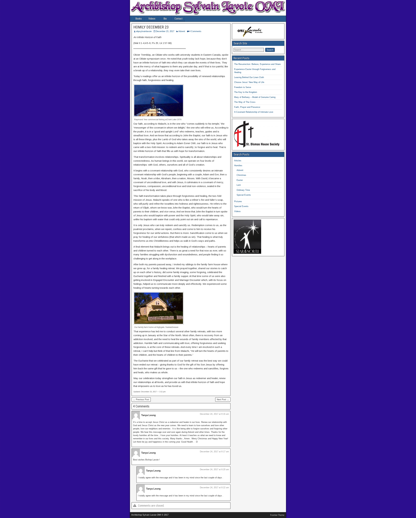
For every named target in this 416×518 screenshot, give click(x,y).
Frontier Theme (277, 515)
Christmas (241, 175)
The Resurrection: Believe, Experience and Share (257, 64)
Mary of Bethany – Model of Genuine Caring (254, 97)
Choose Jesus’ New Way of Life (249, 82)
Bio (165, 18)
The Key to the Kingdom (245, 92)
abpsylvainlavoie (144, 31)
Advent (181, 31)
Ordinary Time (243, 190)
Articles (237, 160)
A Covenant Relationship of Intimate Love (253, 112)
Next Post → (223, 399)
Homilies (238, 165)
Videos (151, 18)
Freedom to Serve (242, 87)
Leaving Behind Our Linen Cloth (249, 77)
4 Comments (195, 31)
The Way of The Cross (244, 102)
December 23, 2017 (165, 31)
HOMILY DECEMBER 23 (151, 27)
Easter (240, 180)
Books (138, 18)
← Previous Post (141, 399)
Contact (178, 18)
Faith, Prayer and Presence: (247, 107)
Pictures (238, 201)
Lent (239, 185)
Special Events (244, 195)
